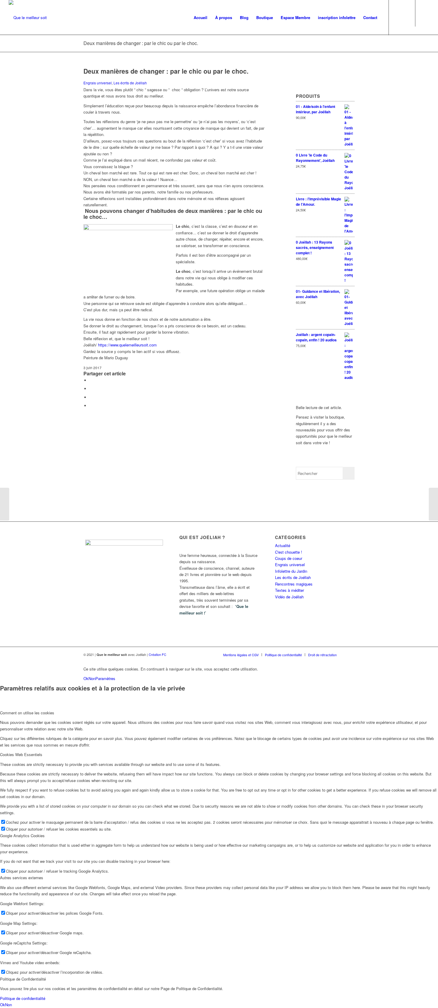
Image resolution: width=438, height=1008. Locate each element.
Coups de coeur (288, 558)
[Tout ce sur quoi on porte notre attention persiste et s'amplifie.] (4, 504)
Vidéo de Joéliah (289, 597)
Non (91, 678)
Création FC (157, 654)
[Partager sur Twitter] (90, 388)
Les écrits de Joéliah (130, 82)
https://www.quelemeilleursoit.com (127, 345)
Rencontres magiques (294, 584)
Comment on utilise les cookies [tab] (27, 713)
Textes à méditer (289, 590)
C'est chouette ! (288, 552)
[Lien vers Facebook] (424, 17)
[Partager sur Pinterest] (90, 405)
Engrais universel (97, 82)
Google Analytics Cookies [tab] (22, 835)
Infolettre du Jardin (291, 571)
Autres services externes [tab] (21, 877)
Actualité (282, 545)
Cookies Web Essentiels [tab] (21, 754)
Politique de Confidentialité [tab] (23, 979)
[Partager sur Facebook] (90, 380)
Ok (85, 678)
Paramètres (105, 678)
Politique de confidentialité (22, 998)
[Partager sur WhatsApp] (90, 397)
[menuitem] (200, 17)
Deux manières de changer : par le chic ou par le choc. (140, 43)
